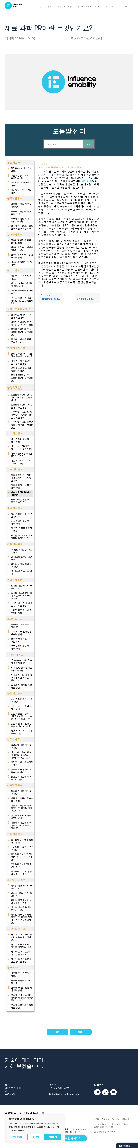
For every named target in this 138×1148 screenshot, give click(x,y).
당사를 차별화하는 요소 (88, 7)
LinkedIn (97, 1092)
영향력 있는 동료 (75, 1123)
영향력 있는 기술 (13, 5)
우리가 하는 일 (110, 7)
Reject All (35, 1137)
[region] (35, 1128)
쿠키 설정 (115, 1119)
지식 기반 (125, 1119)
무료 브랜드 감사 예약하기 (69, 1138)
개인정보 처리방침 (101, 1119)
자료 (71, 167)
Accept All (53, 1137)
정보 (49, 7)
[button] (20, 162)
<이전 (57, 1032)
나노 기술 (87, 181)
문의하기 (129, 7)
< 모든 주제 (44, 164)
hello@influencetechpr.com (64, 1094)
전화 (105, 1092)
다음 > (80, 1032)
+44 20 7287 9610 (59, 1087)
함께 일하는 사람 (64, 7)
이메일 (113, 1092)
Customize (17, 1137)
